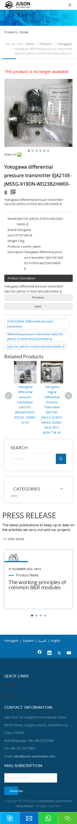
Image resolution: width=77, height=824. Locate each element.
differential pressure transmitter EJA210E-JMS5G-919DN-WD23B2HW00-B (35, 336)
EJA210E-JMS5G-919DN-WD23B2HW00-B (36, 347)
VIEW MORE (15, 539)
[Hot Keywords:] (61, 459)
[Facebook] (39, 653)
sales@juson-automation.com (34, 756)
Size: (10, 235)
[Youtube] (69, 653)
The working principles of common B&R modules (37, 585)
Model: (12, 219)
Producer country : (20, 246)
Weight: (12, 241)
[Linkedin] (49, 653)
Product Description (21, 278)
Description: (15, 252)
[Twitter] (59, 653)
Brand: (11, 230)
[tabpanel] (38, 579)
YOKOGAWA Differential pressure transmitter (30, 323)
